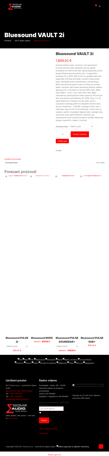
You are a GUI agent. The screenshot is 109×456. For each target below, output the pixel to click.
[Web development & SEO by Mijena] (73, 447)
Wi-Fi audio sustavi (22, 41)
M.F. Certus (12, 418)
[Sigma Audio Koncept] (15, 6)
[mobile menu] (87, 6)
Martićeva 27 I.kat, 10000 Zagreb (19, 391)
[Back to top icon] (101, 446)
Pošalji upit (62, 141)
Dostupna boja (62, 126)
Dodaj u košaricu (80, 134)
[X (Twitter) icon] (93, 447)
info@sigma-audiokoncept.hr (17, 399)
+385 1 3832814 (15, 394)
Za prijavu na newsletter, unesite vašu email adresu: (54, 403)
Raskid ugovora (54, 455)
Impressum (43, 433)
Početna (7, 41)
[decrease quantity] (58, 134)
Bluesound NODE (42, 337)
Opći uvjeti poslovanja (48, 429)
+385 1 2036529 (16, 396)
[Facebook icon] (91, 447)
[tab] (54, 159)
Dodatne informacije (12, 159)
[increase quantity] (67, 134)
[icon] (96, 447)
